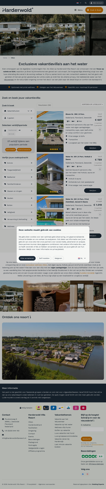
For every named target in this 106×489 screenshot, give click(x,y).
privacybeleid (58, 249)
